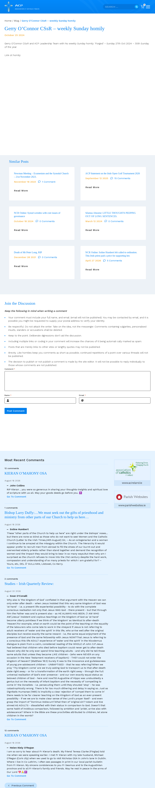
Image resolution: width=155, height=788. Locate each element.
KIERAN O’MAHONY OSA (26, 473)
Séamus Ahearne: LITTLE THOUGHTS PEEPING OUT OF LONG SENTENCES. (110, 215)
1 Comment (48, 181)
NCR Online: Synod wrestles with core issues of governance (37, 215)
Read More (21, 190)
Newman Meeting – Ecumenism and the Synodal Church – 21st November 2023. (41, 175)
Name (8, 395)
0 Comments (47, 221)
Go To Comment (16, 496)
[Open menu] (148, 7)
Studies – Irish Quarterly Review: (29, 584)
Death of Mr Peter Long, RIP (28, 252)
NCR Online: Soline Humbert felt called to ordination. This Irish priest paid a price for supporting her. (111, 254)
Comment (10, 369)
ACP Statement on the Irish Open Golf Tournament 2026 (112, 173)
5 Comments (114, 260)
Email (82, 395)
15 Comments (122, 178)
